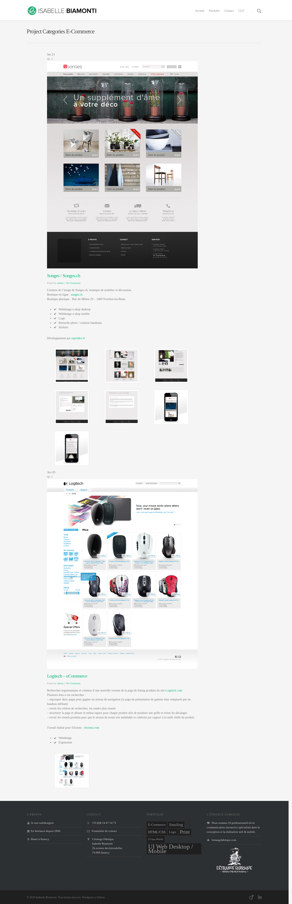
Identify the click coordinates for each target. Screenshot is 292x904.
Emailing (176, 825)
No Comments (73, 283)
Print (185, 832)
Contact (229, 10)
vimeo (251, 897)
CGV (241, 10)
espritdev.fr (78, 338)
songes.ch (77, 294)
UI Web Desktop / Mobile (170, 848)
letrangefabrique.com (224, 840)
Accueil (199, 10)
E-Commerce (157, 824)
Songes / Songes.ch (63, 275)
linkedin (260, 897)
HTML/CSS (156, 832)
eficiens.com (91, 727)
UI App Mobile (155, 839)
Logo (172, 832)
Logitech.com (173, 690)
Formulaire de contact (104, 831)
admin (60, 283)
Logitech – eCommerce (67, 676)
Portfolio (214, 10)
